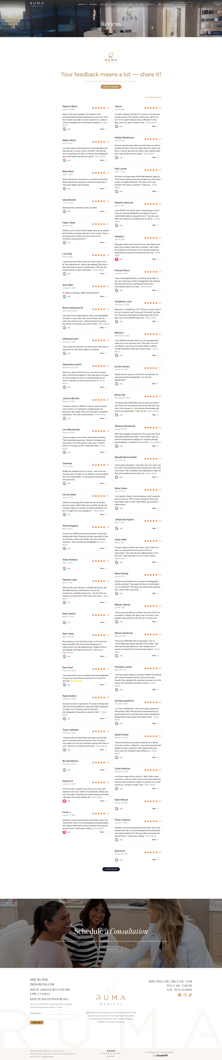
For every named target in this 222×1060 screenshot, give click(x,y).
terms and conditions (64, 1054)
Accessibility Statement (41, 1054)
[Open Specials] (119, 4)
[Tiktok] (190, 995)
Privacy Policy (57, 1051)
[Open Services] (98, 4)
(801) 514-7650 (39, 979)
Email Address (36, 1013)
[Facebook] (180, 995)
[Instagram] (185, 995)
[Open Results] (108, 4)
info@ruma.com (42, 984)
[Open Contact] (153, 4)
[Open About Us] (87, 4)
